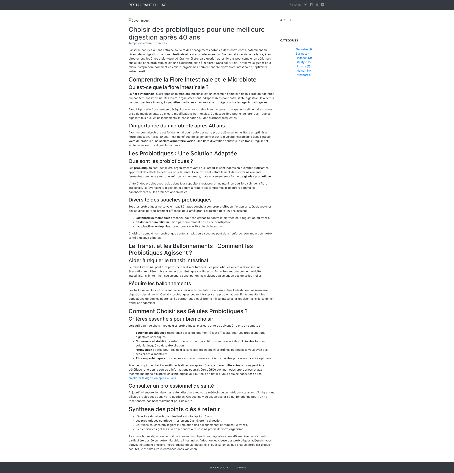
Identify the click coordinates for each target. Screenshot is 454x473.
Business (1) (304, 53)
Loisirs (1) (303, 66)
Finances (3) (303, 58)
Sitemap (241, 467)
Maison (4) (304, 70)
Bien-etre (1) (303, 49)
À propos (295, 5)
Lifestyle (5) (304, 62)
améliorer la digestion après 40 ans (152, 378)
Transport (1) (303, 75)
